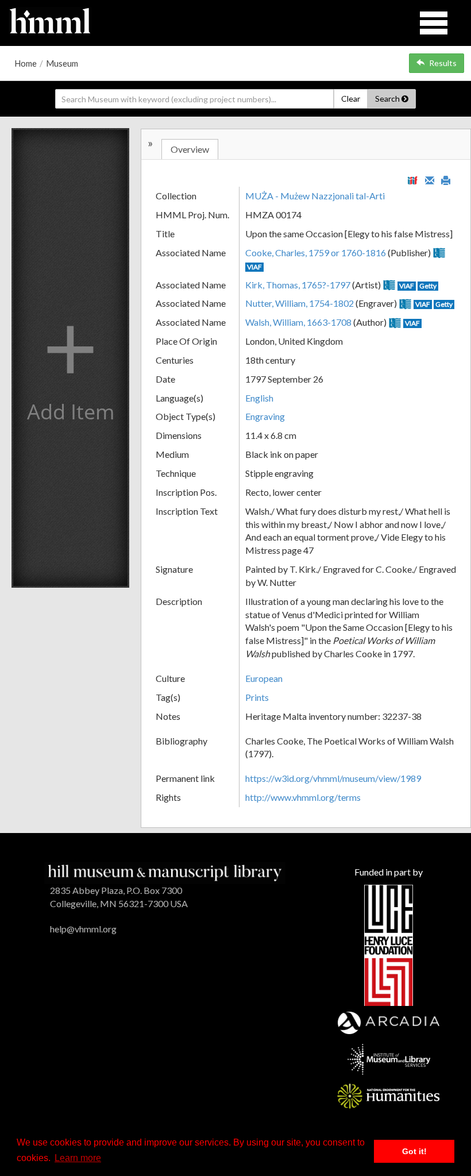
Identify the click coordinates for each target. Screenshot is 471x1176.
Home (25, 63)
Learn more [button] (78, 1158)
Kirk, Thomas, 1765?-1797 (297, 284)
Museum (62, 63)
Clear (350, 98)
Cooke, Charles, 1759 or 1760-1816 (315, 252)
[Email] (429, 179)
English (259, 397)
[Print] (445, 179)
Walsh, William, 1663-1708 (298, 322)
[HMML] (164, 871)
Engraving (265, 416)
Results (443, 63)
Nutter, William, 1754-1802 (299, 303)
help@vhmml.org (83, 928)
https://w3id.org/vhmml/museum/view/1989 (333, 778)
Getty (428, 286)
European (264, 678)
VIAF (254, 267)
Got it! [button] (414, 1151)
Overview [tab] (190, 149)
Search (388, 98)
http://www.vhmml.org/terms (303, 797)
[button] (70, 358)
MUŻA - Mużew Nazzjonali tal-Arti (315, 195)
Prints (257, 697)
